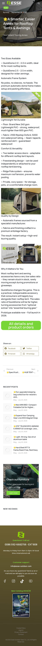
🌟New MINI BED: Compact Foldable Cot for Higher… (25, 406)
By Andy (6, 12)
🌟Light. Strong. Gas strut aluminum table (24, 438)
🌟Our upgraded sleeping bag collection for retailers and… (25, 394)
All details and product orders (21, 325)
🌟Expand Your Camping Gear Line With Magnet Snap (25, 416)
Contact (21, 634)
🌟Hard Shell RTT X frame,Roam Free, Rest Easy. (25, 448)
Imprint (21, 630)
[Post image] (7, 396)
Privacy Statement (21, 632)
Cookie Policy (21, 628)
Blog (14, 400)
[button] (11, 348)
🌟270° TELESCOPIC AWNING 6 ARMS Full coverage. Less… (26, 427)
